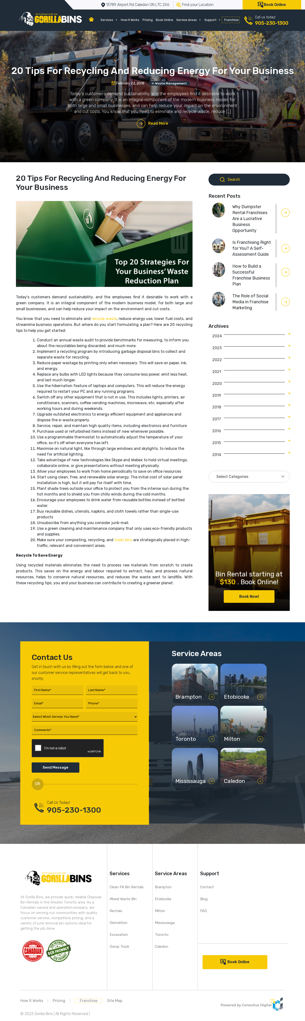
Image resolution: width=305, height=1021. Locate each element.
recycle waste (104, 318)
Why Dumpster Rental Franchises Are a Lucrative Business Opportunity (249, 218)
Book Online (275, 4)
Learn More (192, 698)
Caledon (161, 946)
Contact (207, 887)
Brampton (163, 887)
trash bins (123, 540)
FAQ (203, 911)
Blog (204, 899)
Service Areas (186, 20)
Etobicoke (163, 899)
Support (210, 20)
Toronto (161, 935)
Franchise (231, 20)
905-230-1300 (271, 23)
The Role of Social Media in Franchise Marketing (250, 301)
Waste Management (171, 83)
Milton (160, 911)
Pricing (147, 20)
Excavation (119, 935)
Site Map (114, 1000)
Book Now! (249, 596)
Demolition (118, 923)
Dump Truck (119, 946)
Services (107, 20)
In (169, 83)
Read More (158, 123)
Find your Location (198, 4)
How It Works (130, 20)
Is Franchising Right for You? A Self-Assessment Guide (251, 248)
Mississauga (165, 923)
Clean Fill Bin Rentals (127, 887)
